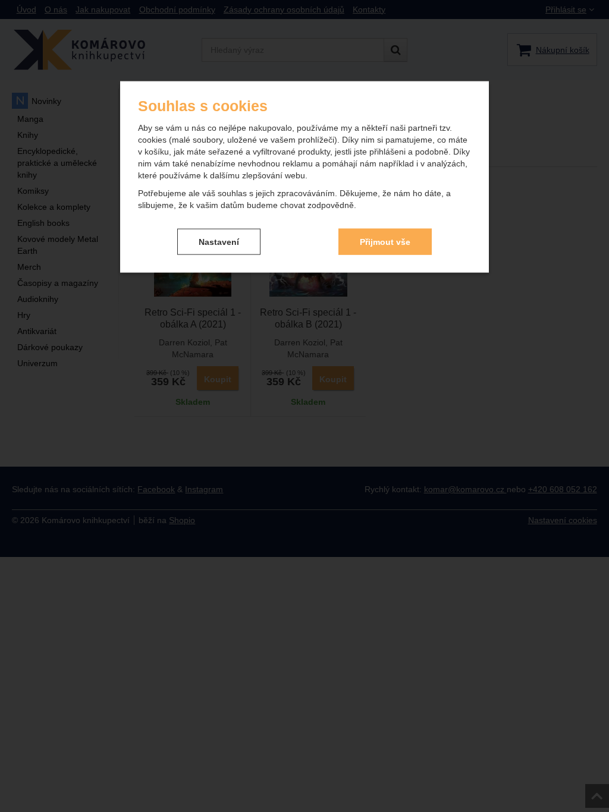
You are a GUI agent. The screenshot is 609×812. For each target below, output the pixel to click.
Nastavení (219, 241)
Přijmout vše (385, 241)
